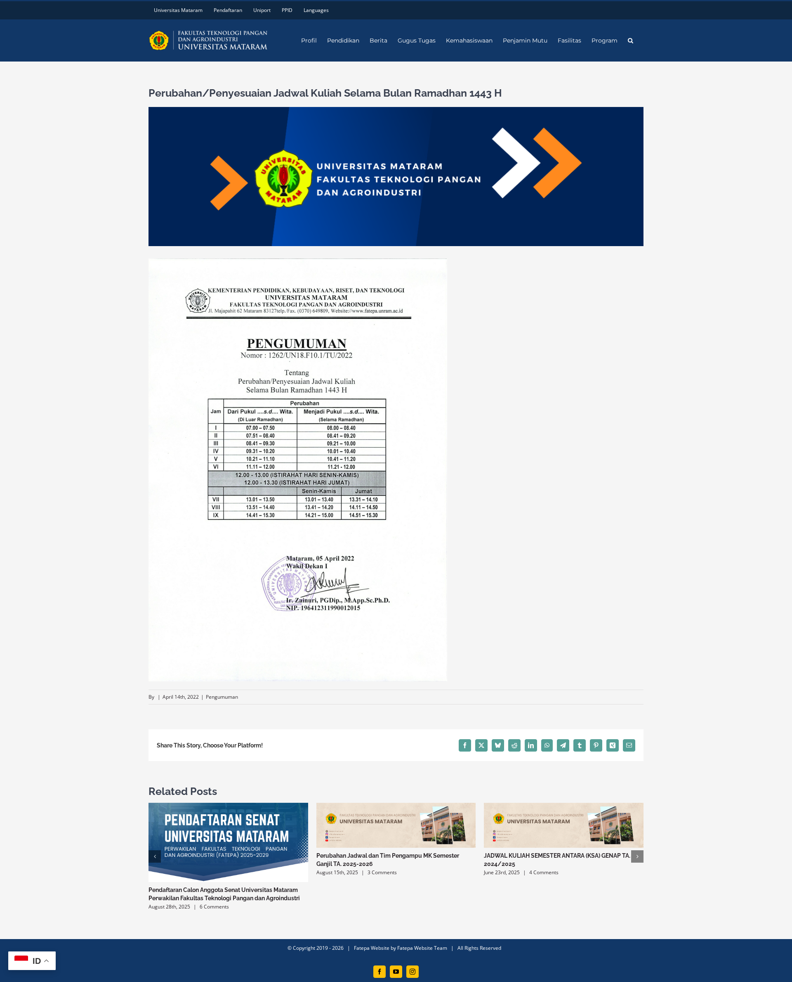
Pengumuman (222, 696)
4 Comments (544, 872)
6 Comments (214, 906)
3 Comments (382, 872)
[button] (630, 40)
